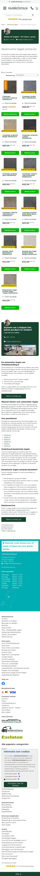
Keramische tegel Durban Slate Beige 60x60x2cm (29, 253)
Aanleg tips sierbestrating (11, 632)
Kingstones (6, 798)
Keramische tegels (12, 24)
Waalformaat (6, 794)
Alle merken (6, 712)
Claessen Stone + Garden (11, 708)
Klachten (5, 625)
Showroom (6, 646)
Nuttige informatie (9, 650)
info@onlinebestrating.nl (25, 39)
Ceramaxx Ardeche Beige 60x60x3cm (10, 136)
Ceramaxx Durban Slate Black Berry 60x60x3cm (29, 214)
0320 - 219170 (8, 561)
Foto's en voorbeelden (10, 664)
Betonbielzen (7, 805)
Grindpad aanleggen (9, 858)
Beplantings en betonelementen (14, 820)
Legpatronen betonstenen (12, 845)
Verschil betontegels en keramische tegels (17, 852)
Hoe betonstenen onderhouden (13, 847)
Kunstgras (5, 834)
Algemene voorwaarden (11, 655)
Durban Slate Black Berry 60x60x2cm (7, 253)
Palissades (5, 809)
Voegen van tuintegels (10, 670)
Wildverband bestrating (10, 796)
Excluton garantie (8, 659)
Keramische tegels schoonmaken (14, 673)
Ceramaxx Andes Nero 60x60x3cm (29, 97)
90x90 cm (7, 446)
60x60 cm (7, 437)
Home (2, 24)
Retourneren (6, 628)
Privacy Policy (7, 652)
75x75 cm (7, 443)
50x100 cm (7, 435)
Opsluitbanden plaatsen (10, 675)
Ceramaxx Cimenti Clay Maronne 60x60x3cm (9, 214)
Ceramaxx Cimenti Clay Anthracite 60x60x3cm (29, 175)
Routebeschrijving (8, 567)
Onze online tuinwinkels (10, 648)
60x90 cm (7, 439)
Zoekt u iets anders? (9, 634)
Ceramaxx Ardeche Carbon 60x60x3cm (30, 136)
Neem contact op (13, 396)
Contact (5, 619)
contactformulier (6, 390)
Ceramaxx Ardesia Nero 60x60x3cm (9, 174)
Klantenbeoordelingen (10, 661)
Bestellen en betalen (9, 621)
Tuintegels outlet (8, 836)
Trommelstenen (8, 789)
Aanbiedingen (7, 831)
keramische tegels (6, 62)
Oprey (4, 701)
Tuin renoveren (7, 854)
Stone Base (6, 710)
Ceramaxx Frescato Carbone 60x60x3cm (9, 98)
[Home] (18, 8)
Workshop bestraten (9, 666)
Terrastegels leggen (9, 838)
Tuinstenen (6, 791)
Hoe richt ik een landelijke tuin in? (14, 840)
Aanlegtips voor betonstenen (12, 849)
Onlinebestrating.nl (9, 703)
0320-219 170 (20, 389)
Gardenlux (5, 705)
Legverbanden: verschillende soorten (15, 668)
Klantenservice (7, 637)
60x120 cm (7, 441)
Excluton (11, 406)
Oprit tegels (6, 825)
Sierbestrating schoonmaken (12, 843)
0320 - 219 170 (10, 39)
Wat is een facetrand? (10, 856)
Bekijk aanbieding (10, 114)
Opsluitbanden (7, 807)
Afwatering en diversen (10, 818)
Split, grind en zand (9, 823)
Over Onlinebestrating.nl (11, 643)
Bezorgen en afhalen (9, 623)
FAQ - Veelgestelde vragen (12, 630)
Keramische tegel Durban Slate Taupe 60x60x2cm (10, 291)
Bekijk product (30, 114)
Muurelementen (8, 802)
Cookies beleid (7, 657)
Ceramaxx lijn (12, 427)
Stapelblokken (7, 812)
